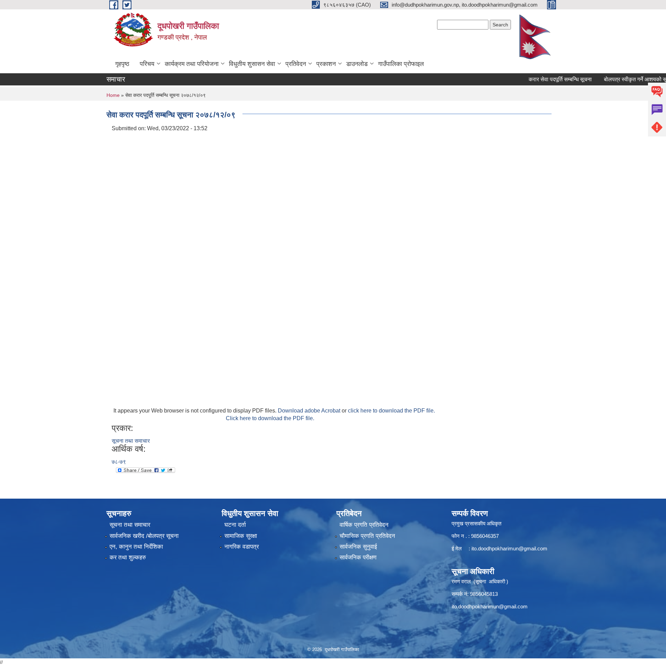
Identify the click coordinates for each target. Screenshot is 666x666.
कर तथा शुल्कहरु (128, 557)
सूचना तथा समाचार (131, 441)
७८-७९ (119, 462)
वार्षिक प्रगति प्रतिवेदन (364, 525)
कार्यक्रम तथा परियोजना (192, 63)
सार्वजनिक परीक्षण (358, 557)
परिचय (147, 63)
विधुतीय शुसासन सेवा (252, 63)
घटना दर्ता (235, 525)
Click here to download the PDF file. (270, 418)
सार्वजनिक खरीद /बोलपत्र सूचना (144, 536)
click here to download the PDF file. (391, 411)
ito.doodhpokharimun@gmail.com (509, 548)
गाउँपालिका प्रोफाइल (401, 63)
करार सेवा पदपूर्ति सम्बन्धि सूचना (549, 79)
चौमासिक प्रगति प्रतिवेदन (367, 536)
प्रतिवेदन (295, 63)
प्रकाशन (326, 63)
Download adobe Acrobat (310, 411)
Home (113, 95)
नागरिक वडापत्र (241, 546)
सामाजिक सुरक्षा (240, 536)
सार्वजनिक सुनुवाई (358, 546)
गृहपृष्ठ (122, 63)
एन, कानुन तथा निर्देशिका (136, 546)
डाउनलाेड (357, 63)
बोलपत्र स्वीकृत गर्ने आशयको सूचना (628, 79)
